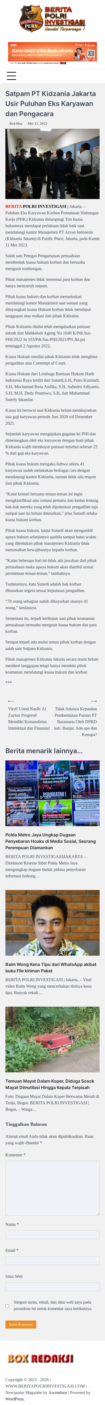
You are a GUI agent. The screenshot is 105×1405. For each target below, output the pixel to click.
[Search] (94, 76)
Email (12, 1250)
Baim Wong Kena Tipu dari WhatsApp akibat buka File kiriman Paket (50, 967)
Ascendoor (57, 1392)
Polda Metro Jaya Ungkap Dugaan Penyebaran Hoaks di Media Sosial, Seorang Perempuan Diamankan (50, 841)
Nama (12, 1224)
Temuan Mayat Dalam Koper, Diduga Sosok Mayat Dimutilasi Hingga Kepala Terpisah (49, 1084)
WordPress (14, 1399)
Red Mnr (15, 124)
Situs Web (14, 1276)
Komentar (15, 1155)
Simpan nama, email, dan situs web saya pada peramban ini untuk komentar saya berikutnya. (53, 1305)
